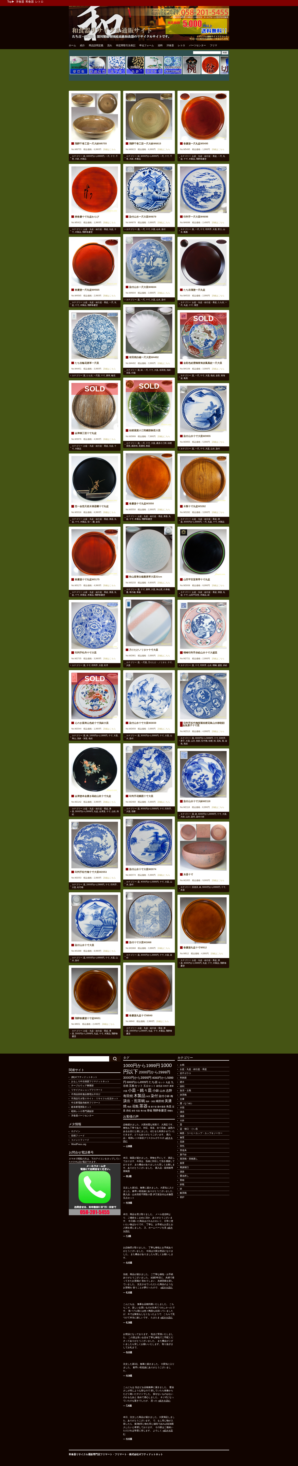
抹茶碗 (183, 1094)
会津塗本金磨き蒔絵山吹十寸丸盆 (93, 796)
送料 (160, 45)
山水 (158, 229)
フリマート (121, 1454)
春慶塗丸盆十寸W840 (140, 1015)
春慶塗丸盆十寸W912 (195, 947)
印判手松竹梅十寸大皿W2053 (91, 872)
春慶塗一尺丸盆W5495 (195, 143)
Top (9, 1)
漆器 (165, 516)
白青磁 (166, 589)
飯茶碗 (183, 1193)
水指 (182, 1107)
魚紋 (186, 744)
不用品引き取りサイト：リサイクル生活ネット (94, 1098)
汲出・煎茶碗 (134, 1101)
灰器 (183, 890)
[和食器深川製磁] (97, 74)
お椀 (182, 1065)
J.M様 (129, 1146)
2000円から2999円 (95, 884)
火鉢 (182, 1120)
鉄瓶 (182, 1184)
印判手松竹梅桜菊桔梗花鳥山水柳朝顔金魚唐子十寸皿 (204, 724)
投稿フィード (78, 1135)
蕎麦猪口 (184, 1167)
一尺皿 (97, 375)
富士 (220, 229)
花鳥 (219, 741)
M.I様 (129, 1176)
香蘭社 (170, 1111)
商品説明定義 (96, 45)
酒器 (182, 1171)
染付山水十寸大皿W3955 (197, 436)
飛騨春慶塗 (201, 159)
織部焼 (134, 446)
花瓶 (135, 1106)
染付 (163, 229)
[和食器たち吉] (116, 74)
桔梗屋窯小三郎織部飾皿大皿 (145, 430)
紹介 (82, 45)
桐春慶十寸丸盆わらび (87, 216)
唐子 (183, 741)
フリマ (213, 45)
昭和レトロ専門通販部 (82, 1111)
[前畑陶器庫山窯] (173, 74)
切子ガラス (185, 1073)
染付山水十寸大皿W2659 (142, 723)
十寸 (113, 156)
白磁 (133, 373)
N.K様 (129, 1352)
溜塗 (196, 305)
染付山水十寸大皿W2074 (142, 869)
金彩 (218, 375)
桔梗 (210, 741)
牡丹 (106, 665)
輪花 (113, 375)
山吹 (114, 811)
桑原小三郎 (161, 443)
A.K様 (129, 1262)
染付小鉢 (200, 817)
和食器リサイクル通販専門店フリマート (90, 1454)
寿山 (74, 738)
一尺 (107, 156)
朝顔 (198, 741)
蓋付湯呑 (161, 1107)
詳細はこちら (108, 149)
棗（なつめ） (186, 1103)
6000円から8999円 (95, 156)
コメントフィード (80, 1140)
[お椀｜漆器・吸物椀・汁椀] (191, 74)
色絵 (213, 375)
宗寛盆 (83, 595)
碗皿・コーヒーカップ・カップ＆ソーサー (201, 1133)
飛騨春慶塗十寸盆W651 (88, 1018)
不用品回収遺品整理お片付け (85, 1094)
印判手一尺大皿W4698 (195, 216)
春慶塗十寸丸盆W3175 (87, 579)
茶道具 (195, 887)
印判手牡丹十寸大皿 (86, 652)
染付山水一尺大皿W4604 (142, 287)
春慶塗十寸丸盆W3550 (141, 503)
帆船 (186, 232)
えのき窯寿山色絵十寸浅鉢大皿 (92, 723)
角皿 (168, 1106)
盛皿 (220, 665)
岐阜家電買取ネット (81, 1107)
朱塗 (148, 1096)
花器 (182, 1141)
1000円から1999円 (98, 735)
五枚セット (136, 1085)
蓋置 (182, 1163)
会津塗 (102, 811)
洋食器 (20, 1)
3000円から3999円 (193, 522)
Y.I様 (128, 1236)
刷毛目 (159, 1086)
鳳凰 (186, 378)
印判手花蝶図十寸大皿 (141, 796)
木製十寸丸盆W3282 (194, 506)
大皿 (153, 229)
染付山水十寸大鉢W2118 (196, 801)
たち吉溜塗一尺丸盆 (194, 289)
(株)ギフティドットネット (84, 1077)
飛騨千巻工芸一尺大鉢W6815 (145, 143)
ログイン (75, 1131)
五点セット (149, 1085)
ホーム (72, 45)
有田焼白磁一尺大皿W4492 (144, 357)
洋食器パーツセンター (82, 1115)
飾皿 (148, 446)
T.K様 (129, 1405)
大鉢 (77, 159)
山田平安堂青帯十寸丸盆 (196, 579)
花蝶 (133, 811)
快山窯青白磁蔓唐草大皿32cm (145, 576)
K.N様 (129, 1322)
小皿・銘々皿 (140, 1090)
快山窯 (159, 589)
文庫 (182, 1099)
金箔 (98, 522)
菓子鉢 (183, 1154)
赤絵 (225, 665)
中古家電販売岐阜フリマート (85, 1102)
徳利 (182, 1086)
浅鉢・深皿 (82, 738)
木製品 (83, 159)
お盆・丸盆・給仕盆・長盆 (204, 156)
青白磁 (132, 592)
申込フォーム (146, 45)
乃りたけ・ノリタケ (157, 662)
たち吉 (221, 302)
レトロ (39, 1)
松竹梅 (204, 741)
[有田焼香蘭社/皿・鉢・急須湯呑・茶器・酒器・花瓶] (79, 74)
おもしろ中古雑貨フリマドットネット (90, 1081)
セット (161, 1082)
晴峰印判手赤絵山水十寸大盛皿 (200, 652)
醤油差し (184, 1175)
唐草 (108, 375)
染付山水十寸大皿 (84, 945)
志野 (169, 1090)
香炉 (182, 1197)
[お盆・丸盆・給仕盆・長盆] (210, 74)
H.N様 (129, 1202)
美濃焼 (142, 446)
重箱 (182, 1180)
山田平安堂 (194, 595)
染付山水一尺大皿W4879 (142, 216)
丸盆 (111, 229)
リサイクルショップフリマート (87, 1090)
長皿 (138, 1111)
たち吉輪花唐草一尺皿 (87, 363)
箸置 (182, 1137)
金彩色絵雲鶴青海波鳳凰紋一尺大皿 (202, 363)
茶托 (182, 1146)
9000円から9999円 (211, 887)
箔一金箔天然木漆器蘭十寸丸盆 (92, 506)
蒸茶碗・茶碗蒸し (189, 1158)
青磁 (139, 592)
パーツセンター (197, 45)
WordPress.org (78, 1144)
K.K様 (129, 1292)
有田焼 (162, 370)
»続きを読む (166, 1287)
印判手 (208, 229)
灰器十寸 (188, 874)
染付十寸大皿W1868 (140, 942)
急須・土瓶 (185, 1090)
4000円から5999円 (204, 738)
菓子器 (154, 1107)
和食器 (30, 1)
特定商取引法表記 (125, 45)
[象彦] (135, 74)
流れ (109, 45)
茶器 (143, 1106)
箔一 (89, 522)
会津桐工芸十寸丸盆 (86, 433)
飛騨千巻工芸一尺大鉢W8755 (91, 143)
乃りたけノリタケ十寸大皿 (143, 649)
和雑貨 (183, 1077)
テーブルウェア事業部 (82, 1085)
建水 (182, 1082)
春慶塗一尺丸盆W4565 (87, 289)
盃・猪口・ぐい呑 (189, 1129)
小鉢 (155, 1090)
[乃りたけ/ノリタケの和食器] (154, 74)
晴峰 (215, 665)
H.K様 (129, 1439)
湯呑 (182, 1111)
